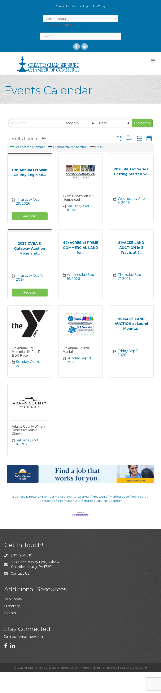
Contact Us (62, 6)
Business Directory (25, 496)
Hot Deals (99, 496)
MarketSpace (119, 496)
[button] (119, 138)
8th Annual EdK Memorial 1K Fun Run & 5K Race (28, 351)
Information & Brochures (75, 500)
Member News (53, 496)
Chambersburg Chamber (70, 146)
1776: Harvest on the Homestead (78, 197)
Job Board (139, 496)
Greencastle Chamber (30, 146)
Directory (12, 606)
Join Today (99, 6)
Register (30, 216)
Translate (80, 25)
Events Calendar (78, 496)
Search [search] (144, 123)
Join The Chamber (109, 500)
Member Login (81, 6)
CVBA (99, 146)
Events (10, 613)
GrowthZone (138, 667)
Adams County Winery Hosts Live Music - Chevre (28, 430)
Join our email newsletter (25, 637)
